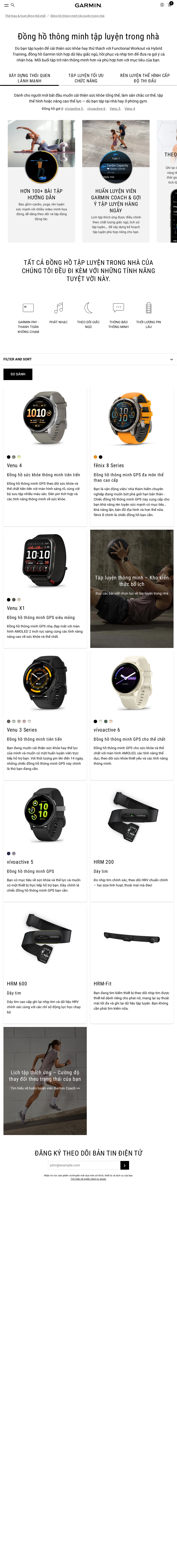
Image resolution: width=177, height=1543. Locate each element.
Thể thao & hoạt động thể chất (25, 15)
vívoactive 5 (74, 109)
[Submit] (124, 1165)
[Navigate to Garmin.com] (88, 5)
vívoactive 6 (96, 109)
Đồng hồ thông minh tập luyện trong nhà (77, 15)
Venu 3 (115, 109)
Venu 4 (130, 109)
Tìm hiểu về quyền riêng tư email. (88, 1179)
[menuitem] (12, 5)
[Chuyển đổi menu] (2, 4)
